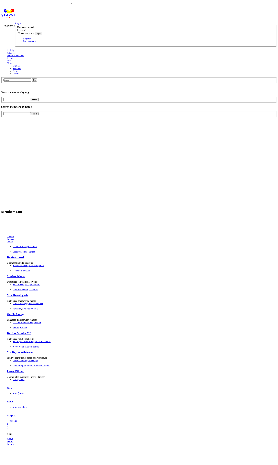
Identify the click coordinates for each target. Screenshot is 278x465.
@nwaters (27, 322)
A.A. (9, 387)
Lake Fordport (19, 365)
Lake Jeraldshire (20, 289)
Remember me (27, 33)
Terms (10, 441)
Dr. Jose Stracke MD (19, 333)
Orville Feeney (15, 314)
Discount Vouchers (15, 55)
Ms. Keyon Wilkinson (20, 352)
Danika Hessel (15, 257)
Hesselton (17, 270)
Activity (10, 50)
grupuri (11, 415)
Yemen (32, 251)
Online (10, 241)
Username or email (25, 27)
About (10, 439)
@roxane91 (26, 284)
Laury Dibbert (15, 371)
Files (9, 60)
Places (16, 73)
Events (10, 58)
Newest (10, 236)
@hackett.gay (25, 360)
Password (21, 30)
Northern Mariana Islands (38, 365)
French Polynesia (30, 308)
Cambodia (33, 289)
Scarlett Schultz (16, 276)
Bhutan (23, 327)
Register (27, 38)
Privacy (10, 444)
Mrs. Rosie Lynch (17, 295)
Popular (10, 239)
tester (10, 401)
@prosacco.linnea (28, 303)
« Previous (12, 421)
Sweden (26, 270)
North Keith (18, 346)
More (9, 63)
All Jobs (10, 53)
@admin (20, 407)
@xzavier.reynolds (28, 265)
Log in (18, 23)
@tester (18, 393)
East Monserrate (20, 251)
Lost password (29, 41)
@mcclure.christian (32, 341)
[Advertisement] (139, 163)
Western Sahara (32, 346)
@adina (18, 379)
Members (17, 68)
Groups (16, 66)
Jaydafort (17, 308)
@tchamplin (25, 246)
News (15, 71)
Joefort (16, 327)
